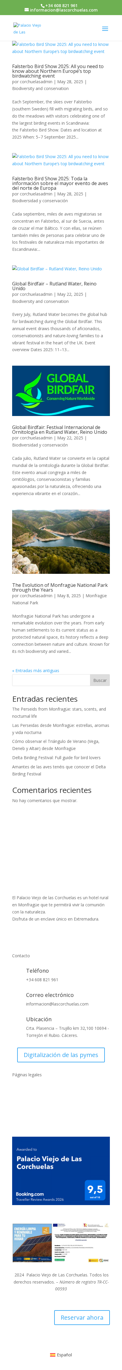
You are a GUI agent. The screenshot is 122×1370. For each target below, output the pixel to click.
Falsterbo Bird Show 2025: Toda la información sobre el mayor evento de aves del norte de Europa (60, 183)
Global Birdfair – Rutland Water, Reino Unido (54, 286)
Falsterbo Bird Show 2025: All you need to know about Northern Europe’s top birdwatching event (58, 71)
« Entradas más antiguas (35, 670)
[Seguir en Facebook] (17, 936)
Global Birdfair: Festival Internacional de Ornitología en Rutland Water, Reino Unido (59, 429)
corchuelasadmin (36, 81)
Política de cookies (30, 1102)
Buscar (100, 680)
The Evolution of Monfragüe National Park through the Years (60, 587)
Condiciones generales (33, 1113)
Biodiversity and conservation (40, 88)
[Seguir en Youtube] (40, 936)
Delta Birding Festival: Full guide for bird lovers (56, 757)
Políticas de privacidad (33, 1090)
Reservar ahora (82, 1317)
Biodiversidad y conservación (40, 200)
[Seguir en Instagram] (28, 936)
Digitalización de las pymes (61, 1055)
